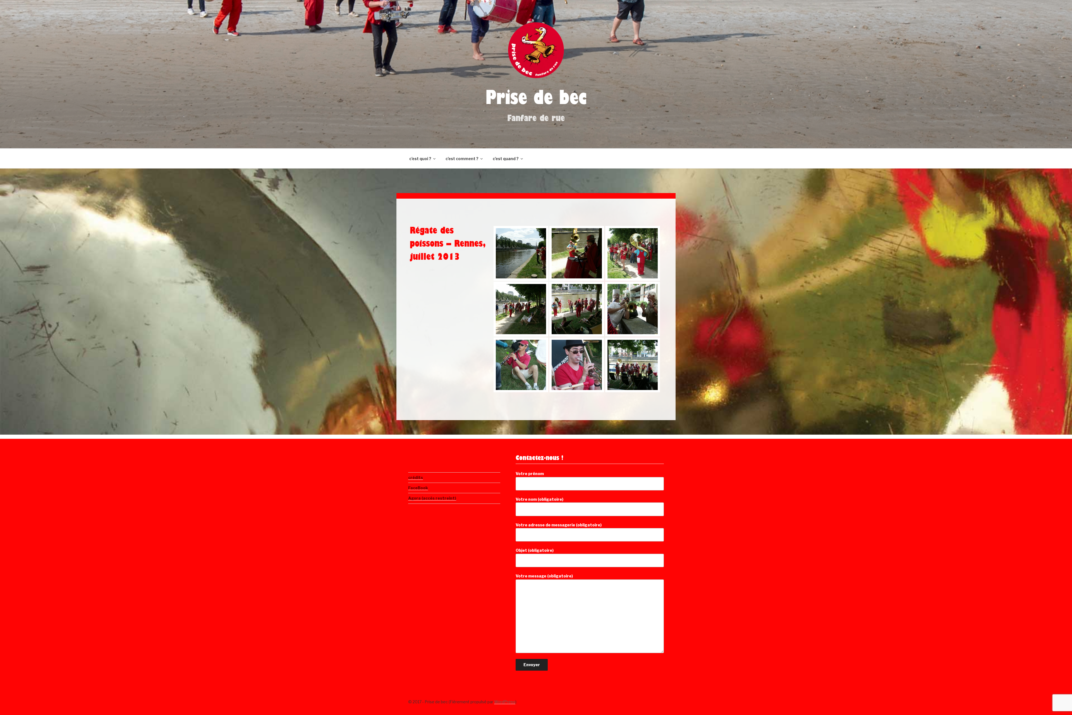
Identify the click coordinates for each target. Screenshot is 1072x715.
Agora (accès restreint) (432, 498)
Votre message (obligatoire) (544, 576)
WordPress (504, 701)
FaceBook (418, 487)
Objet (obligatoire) (535, 550)
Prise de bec (536, 100)
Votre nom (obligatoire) (539, 499)
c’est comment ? (462, 158)
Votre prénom (530, 473)
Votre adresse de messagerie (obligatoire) (559, 525)
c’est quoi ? (420, 158)
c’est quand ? (505, 158)
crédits (415, 477)
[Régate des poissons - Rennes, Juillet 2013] (521, 253)
